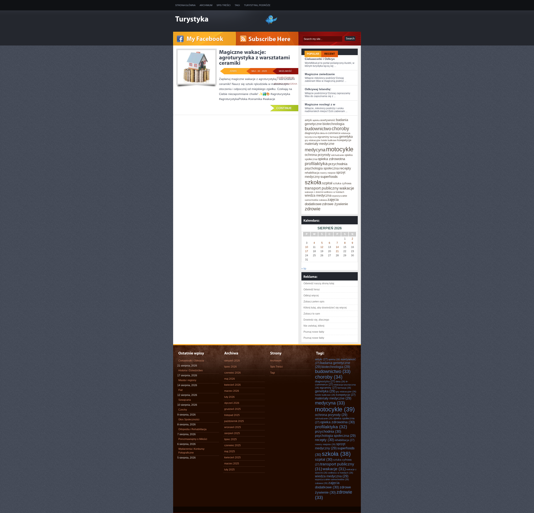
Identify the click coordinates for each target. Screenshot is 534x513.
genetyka (346, 136)
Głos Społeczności (188, 419)
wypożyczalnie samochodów (332, 479)
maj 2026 (229, 378)
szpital (327, 183)
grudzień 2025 (232, 409)
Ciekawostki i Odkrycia (191, 360)
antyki (308, 120)
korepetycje (344, 140)
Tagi (237, 5)
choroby (340, 128)
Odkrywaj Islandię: (318, 89)
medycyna (315, 149)
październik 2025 (234, 421)
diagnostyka (312, 133)
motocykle (339, 149)
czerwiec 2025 (232, 445)
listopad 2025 (232, 415)
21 (337, 251)
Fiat (180, 390)
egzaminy (323, 136)
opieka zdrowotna (331, 159)
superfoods (329, 176)
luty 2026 (229, 396)
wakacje (346, 188)
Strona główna (185, 5)
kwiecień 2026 (232, 384)
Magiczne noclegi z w (320, 104)
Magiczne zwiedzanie (320, 74)
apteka (316, 120)
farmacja (334, 137)
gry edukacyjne (312, 140)
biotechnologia (333, 124)
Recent (329, 53)
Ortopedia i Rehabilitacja (192, 429)
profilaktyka (316, 163)
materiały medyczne (319, 143)
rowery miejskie (328, 173)
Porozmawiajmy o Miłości (192, 439)
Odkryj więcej (311, 295)
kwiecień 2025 (232, 457)
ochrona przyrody (317, 155)
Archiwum (206, 5)
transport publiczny (322, 188)
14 (337, 247)
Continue (284, 108)
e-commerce (332, 133)
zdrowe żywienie (335, 204)
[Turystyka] (217, 19)
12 (321, 247)
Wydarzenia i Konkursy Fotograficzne (191, 450)
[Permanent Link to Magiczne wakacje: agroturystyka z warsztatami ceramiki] (255, 57)
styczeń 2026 (231, 403)
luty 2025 (229, 469)
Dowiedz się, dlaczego (316, 319)
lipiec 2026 (230, 366)
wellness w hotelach (334, 192)
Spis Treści (223, 5)
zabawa (323, 200)
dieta (322, 133)
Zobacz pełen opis (314, 301)
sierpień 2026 (232, 360)
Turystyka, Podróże (257, 5)
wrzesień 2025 (232, 427)
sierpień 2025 (232, 433)
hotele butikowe (329, 140)
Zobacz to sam (312, 313)
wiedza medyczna (318, 195)
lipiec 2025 (230, 439)
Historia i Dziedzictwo (190, 370)
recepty (345, 168)
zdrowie (312, 208)
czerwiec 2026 (232, 372)
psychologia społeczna (322, 168)
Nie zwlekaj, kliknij (314, 325)
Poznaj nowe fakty (314, 331)
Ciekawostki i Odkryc (320, 59)
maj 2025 (229, 451)
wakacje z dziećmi (314, 192)
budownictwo (318, 128)
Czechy (182, 409)
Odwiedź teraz (312, 289)
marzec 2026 (231, 390)
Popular (313, 53)
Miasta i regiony (187, 380)
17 (306, 251)
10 (306, 247)
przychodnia (337, 164)
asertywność (327, 120)
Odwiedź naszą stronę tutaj (319, 283)
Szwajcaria (184, 399)
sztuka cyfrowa (342, 183)
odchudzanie (337, 155)
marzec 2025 (231, 463)
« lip (303, 268)
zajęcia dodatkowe (327, 485)
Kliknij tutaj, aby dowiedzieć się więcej (325, 307)
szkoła (313, 182)
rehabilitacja (312, 172)
